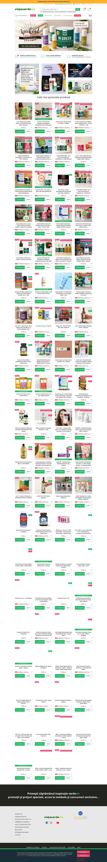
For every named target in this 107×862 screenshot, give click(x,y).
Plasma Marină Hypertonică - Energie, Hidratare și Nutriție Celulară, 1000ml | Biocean (83, 259)
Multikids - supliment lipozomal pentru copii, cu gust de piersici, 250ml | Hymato (83, 429)
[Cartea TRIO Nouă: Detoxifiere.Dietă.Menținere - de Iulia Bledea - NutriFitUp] (83, 383)
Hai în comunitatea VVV (23, 824)
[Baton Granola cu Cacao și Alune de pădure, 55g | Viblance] (63, 349)
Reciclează (18, 830)
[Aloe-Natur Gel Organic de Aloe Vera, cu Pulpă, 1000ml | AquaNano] (83, 621)
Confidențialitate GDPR (57, 847)
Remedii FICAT (48, 15)
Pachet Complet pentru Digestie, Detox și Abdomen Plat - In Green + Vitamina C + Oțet (83, 123)
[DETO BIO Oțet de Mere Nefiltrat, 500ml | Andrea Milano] (23, 451)
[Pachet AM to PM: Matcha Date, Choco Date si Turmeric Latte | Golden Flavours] (83, 213)
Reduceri (33, 15)
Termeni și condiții (32, 847)
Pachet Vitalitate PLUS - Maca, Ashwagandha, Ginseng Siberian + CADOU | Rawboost (83, 497)
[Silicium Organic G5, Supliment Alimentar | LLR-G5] (43, 417)
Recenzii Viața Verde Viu (23, 819)
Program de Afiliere (22, 827)
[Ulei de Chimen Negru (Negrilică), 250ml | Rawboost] (83, 315)
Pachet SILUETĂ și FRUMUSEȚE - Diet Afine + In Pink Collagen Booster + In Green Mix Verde (83, 463)
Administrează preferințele (81, 859)
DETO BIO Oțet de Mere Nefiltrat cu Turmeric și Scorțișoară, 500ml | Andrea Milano (43, 599)
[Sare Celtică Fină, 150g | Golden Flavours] (43, 689)
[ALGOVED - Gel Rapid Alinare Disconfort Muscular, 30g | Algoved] (63, 451)
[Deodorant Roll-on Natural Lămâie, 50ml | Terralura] (43, 553)
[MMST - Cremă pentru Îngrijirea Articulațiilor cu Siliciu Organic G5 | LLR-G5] (63, 723)
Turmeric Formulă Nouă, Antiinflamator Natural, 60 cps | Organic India (23, 361)
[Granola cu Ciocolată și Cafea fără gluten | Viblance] (23, 655)
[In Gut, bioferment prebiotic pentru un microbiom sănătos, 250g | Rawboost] (23, 111)
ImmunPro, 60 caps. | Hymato (43, 326)
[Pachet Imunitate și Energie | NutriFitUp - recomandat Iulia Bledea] (83, 655)
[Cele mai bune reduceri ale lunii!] (80, 70)
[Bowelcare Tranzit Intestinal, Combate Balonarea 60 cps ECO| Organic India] (43, 519)
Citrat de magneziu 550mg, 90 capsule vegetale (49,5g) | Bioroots (23, 702)
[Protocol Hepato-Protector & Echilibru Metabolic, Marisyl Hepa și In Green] (83, 281)
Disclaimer (71, 847)
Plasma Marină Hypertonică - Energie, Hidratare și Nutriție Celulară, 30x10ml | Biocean (63, 225)
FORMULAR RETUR (20, 817)
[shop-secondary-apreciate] (80, 87)
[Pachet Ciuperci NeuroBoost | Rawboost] (63, 485)
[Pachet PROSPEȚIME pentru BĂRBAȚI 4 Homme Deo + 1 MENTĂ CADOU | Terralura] (43, 349)
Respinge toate (83, 855)
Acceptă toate (83, 852)
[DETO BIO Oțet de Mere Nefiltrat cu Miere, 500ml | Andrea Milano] (23, 553)
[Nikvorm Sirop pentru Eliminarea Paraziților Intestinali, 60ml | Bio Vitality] (23, 417)
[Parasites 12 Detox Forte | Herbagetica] (23, 621)
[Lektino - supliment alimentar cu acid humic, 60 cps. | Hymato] (63, 757)
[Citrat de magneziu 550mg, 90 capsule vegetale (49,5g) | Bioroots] (23, 689)
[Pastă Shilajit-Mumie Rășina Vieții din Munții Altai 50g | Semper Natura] (63, 621)
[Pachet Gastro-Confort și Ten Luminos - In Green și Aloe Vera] (23, 247)
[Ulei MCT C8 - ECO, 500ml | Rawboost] (43, 485)
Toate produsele (22, 15)
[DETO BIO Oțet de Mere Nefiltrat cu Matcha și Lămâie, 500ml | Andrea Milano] (83, 689)
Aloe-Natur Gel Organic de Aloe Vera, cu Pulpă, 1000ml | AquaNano (83, 634)
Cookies (44, 847)
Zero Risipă (77, 15)
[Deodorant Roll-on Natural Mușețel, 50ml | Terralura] (23, 757)
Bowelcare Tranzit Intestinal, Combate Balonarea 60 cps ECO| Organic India (43, 531)
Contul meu (77, 4)
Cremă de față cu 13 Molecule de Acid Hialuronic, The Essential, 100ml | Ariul (63, 293)
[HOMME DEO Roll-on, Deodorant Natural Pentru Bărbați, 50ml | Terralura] (63, 553)
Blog (90, 15)
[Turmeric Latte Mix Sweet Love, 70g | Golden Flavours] (43, 383)
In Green (56, 11)
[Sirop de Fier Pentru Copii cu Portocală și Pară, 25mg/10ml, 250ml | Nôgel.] (83, 723)
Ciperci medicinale (67, 15)
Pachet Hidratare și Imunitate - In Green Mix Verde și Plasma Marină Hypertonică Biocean (23, 191)
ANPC (79, 847)
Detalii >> (29, 131)
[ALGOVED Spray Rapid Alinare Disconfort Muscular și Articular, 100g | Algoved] (83, 587)
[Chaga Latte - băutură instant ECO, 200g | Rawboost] (63, 315)
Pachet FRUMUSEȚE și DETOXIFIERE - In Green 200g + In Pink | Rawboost (23, 157)
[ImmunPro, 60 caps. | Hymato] (43, 315)
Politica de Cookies (22, 855)
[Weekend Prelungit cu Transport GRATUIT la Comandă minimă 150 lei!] (53, 35)
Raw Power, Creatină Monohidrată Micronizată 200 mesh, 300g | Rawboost (63, 191)
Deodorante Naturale (48, 11)
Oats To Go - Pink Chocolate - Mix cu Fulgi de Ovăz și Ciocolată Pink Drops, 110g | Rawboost (23, 736)
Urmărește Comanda (22, 822)
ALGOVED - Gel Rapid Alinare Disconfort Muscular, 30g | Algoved (63, 463)
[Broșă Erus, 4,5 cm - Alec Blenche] (23, 587)
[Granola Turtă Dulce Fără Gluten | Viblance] (63, 689)
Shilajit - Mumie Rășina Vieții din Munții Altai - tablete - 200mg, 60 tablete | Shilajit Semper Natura (63, 668)
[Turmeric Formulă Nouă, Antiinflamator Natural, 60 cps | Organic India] (23, 349)
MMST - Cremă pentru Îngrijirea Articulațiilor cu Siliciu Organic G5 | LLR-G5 (63, 736)
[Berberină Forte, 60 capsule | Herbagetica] (23, 519)
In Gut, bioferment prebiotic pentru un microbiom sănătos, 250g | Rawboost (23, 123)
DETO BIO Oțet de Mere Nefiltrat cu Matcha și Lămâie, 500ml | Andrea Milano (83, 702)
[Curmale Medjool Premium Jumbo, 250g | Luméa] (83, 553)
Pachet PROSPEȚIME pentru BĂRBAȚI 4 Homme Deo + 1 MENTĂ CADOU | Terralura (43, 361)
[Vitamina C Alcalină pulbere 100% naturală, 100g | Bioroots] (43, 281)
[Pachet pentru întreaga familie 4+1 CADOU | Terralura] (63, 111)
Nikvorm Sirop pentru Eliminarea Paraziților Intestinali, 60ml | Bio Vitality (23, 429)
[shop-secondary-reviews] (27, 79)
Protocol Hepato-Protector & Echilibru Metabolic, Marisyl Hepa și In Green (83, 293)
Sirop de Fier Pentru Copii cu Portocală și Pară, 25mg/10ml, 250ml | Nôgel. (83, 736)
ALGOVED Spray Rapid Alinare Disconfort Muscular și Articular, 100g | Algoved (83, 599)
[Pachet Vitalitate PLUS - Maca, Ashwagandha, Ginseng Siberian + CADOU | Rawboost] (83, 485)
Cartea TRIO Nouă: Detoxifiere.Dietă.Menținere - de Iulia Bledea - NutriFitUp (83, 395)
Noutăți (40, 15)
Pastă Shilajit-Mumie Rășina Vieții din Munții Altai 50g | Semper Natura (63, 634)
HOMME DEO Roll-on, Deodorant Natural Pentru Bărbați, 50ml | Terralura (63, 565)
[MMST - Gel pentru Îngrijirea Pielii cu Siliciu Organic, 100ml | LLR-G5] (43, 757)
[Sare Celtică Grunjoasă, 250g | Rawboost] (43, 723)
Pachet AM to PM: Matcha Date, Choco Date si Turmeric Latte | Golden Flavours (83, 225)
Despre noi (84, 4)
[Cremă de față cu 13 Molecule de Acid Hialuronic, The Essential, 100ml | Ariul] (63, 281)
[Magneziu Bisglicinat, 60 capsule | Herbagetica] (43, 655)
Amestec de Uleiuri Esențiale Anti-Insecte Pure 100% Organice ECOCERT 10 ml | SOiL (23, 293)
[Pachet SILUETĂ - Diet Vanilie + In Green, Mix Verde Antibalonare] (43, 179)
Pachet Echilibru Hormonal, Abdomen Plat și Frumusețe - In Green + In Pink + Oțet (44, 225)
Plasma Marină (72, 11)
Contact (90, 4)
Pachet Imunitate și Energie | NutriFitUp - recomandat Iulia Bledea (83, 668)
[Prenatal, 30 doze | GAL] (63, 587)
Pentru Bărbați (57, 15)
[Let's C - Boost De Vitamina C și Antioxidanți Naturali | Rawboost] (23, 485)
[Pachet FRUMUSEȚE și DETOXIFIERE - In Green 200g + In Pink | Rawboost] (23, 145)
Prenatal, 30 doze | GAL (63, 598)
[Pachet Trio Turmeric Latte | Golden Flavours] (23, 383)
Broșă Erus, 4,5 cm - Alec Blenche (23, 598)
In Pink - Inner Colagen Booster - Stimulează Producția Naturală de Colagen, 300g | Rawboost (83, 157)
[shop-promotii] (54, 79)
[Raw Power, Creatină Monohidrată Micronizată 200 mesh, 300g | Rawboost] (63, 179)
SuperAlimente (62, 11)
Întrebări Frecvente (22, 832)
